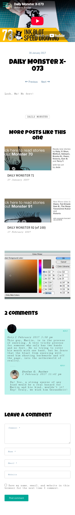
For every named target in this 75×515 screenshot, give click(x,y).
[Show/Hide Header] (5, 5)
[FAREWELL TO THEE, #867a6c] (37, 275)
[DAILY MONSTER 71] (37, 158)
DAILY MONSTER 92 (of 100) (26, 227)
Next (44, 81)
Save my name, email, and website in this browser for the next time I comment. (37, 486)
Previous (33, 81)
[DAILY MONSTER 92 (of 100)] (37, 210)
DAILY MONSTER (37, 116)
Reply (65, 331)
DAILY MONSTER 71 (20, 175)
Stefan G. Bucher (35, 371)
